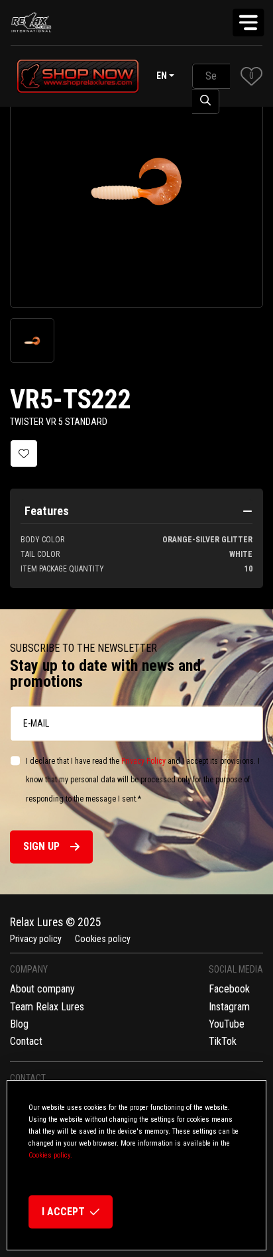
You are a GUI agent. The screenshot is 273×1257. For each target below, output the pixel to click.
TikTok (223, 1041)
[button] (251, 76)
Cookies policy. (50, 1155)
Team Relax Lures (47, 1006)
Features (47, 511)
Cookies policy (103, 938)
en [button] (161, 75)
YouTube (227, 1024)
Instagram (229, 1006)
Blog (19, 1024)
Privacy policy (36, 938)
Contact (26, 1041)
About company (42, 989)
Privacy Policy (143, 761)
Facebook (229, 989)
